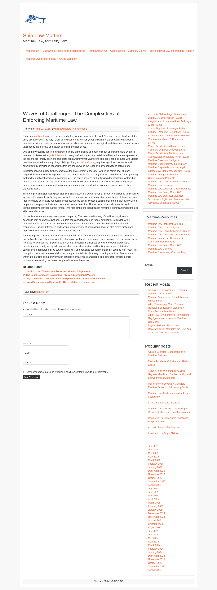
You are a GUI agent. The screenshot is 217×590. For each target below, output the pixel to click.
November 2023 (156, 559)
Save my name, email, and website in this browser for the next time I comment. (67, 372)
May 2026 (153, 453)
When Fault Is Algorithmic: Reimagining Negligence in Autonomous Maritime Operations (168, 318)
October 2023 (155, 563)
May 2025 (153, 495)
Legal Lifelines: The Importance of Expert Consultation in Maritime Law (65, 278)
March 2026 (154, 460)
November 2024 (156, 517)
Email (26, 353)
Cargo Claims (117, 51)
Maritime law (32, 51)
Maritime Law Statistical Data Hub (165, 196)
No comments (80, 129)
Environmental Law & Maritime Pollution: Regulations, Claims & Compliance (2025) (169, 139)
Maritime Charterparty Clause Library (167, 164)
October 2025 (155, 478)
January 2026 (155, 467)
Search (149, 265)
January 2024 (155, 552)
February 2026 (155, 463)
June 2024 (153, 534)
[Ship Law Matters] (35, 30)
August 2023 (154, 570)
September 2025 (156, 481)
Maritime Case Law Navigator (163, 160)
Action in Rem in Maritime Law (164, 427)
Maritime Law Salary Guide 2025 (165, 192)
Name (27, 343)
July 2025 (153, 488)
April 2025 (153, 499)
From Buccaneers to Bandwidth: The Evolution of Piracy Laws (60, 282)
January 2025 (155, 510)
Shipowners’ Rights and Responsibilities (64, 51)
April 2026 (153, 456)
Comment (29, 314)
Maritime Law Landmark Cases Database (169, 188)
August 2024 (154, 527)
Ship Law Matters (43, 35)
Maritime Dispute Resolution (41, 59)
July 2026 (153, 446)
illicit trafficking (87, 162)
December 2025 (156, 471)
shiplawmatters (63, 129)
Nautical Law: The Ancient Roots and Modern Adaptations (58, 271)
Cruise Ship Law (68, 59)
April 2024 (153, 541)
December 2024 (156, 513)
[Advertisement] (108, 85)
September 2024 (156, 524)
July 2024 (153, 531)
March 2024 (154, 545)
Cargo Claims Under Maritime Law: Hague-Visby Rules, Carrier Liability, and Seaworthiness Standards (169, 374)
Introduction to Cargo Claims (163, 433)
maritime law (40, 136)
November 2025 (156, 474)
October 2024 (155, 520)
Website (27, 362)
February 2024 (155, 548)
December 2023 (156, 556)
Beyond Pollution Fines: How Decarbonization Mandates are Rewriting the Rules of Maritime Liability (169, 329)
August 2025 (154, 485)
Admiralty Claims (137, 51)
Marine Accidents (98, 51)
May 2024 (153, 538)
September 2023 (156, 566)
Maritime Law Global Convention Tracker (169, 181)
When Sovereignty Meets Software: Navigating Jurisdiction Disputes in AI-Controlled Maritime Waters (168, 308)
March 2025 (154, 502)
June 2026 (153, 449)
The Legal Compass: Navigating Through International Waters (60, 275)
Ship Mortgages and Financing (164, 402)
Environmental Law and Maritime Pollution (172, 51)
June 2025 (153, 492)
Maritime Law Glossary (160, 185)
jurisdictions (56, 155)
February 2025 (155, 506)
